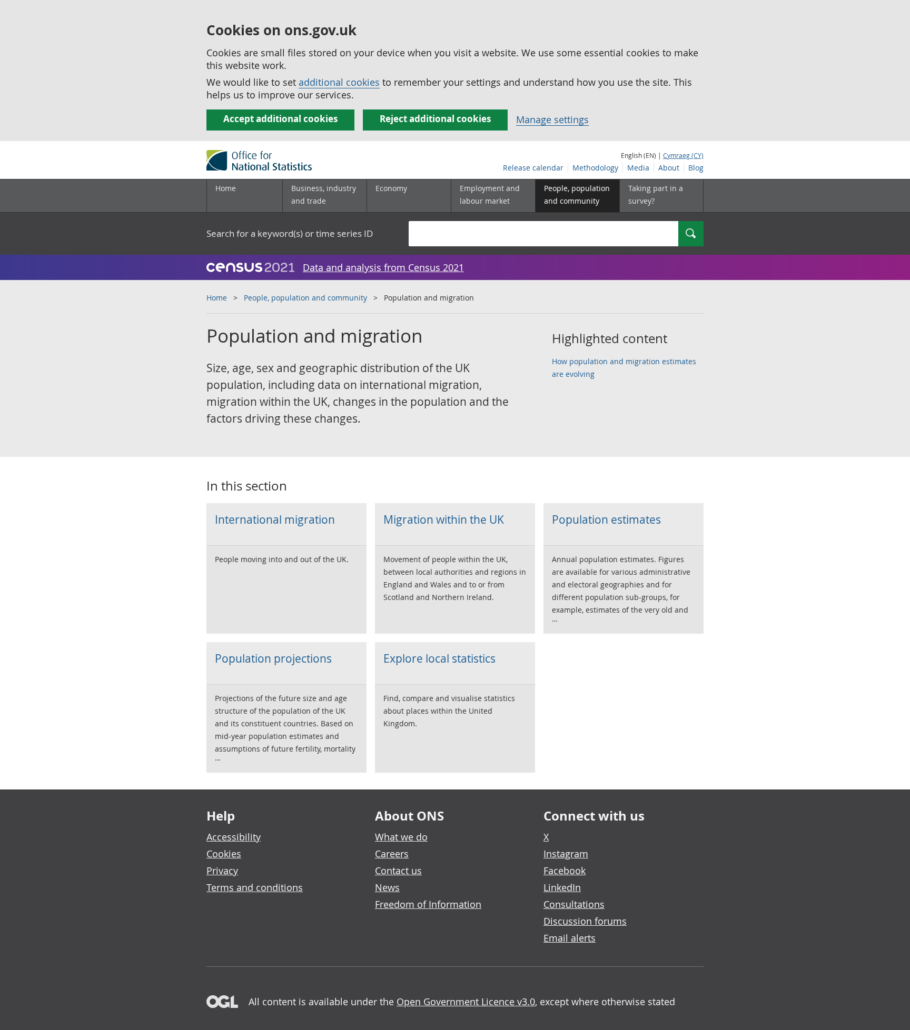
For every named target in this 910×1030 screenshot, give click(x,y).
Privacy (222, 870)
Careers (392, 853)
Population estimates (606, 519)
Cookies (223, 853)
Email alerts (569, 938)
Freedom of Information (428, 904)
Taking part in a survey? (655, 194)
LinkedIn (562, 887)
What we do (401, 837)
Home (225, 188)
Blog (696, 168)
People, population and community (305, 298)
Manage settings (552, 119)
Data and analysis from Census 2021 (383, 267)
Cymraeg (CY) (683, 155)
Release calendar (533, 168)
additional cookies (339, 82)
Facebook (564, 870)
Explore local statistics (439, 658)
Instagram (565, 853)
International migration (275, 519)
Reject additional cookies (435, 119)
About (668, 168)
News (387, 887)
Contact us (398, 870)
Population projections (273, 658)
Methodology (595, 168)
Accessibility (233, 837)
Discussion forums (585, 921)
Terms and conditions (254, 887)
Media (638, 168)
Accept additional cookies (280, 119)
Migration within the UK (443, 519)
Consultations (574, 904)
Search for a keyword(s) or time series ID (289, 233)
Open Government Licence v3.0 (466, 1001)
